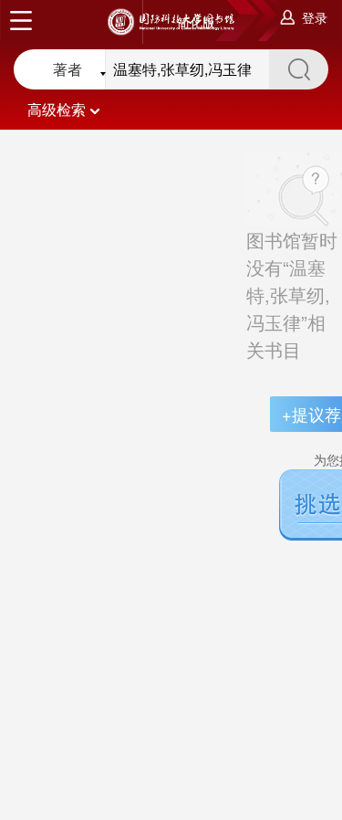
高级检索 (56, 109)
